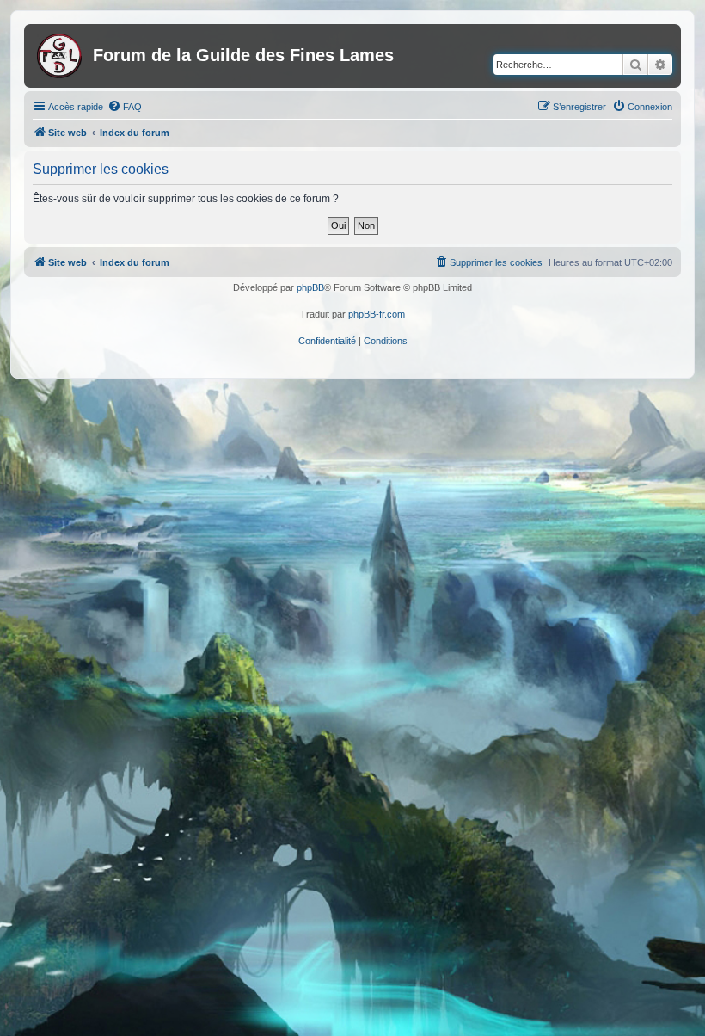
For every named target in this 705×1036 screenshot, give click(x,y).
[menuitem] (124, 106)
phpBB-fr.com (376, 314)
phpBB (310, 287)
